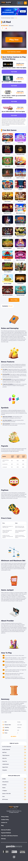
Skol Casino (20, 77)
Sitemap (3, 838)
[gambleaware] (14, 846)
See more (13, 736)
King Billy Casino (20, 63)
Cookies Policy (5, 819)
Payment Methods (6, 832)
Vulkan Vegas (20, 107)
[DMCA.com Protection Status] (14, 852)
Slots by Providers (6, 829)
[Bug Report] (6, 28)
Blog (2, 825)
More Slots (14, 300)
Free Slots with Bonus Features (9, 835)
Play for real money (14, 52)
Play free (14, 39)
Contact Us (4, 822)
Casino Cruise (20, 91)
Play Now (14, 71)
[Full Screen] (9, 28)
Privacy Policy (5, 816)
